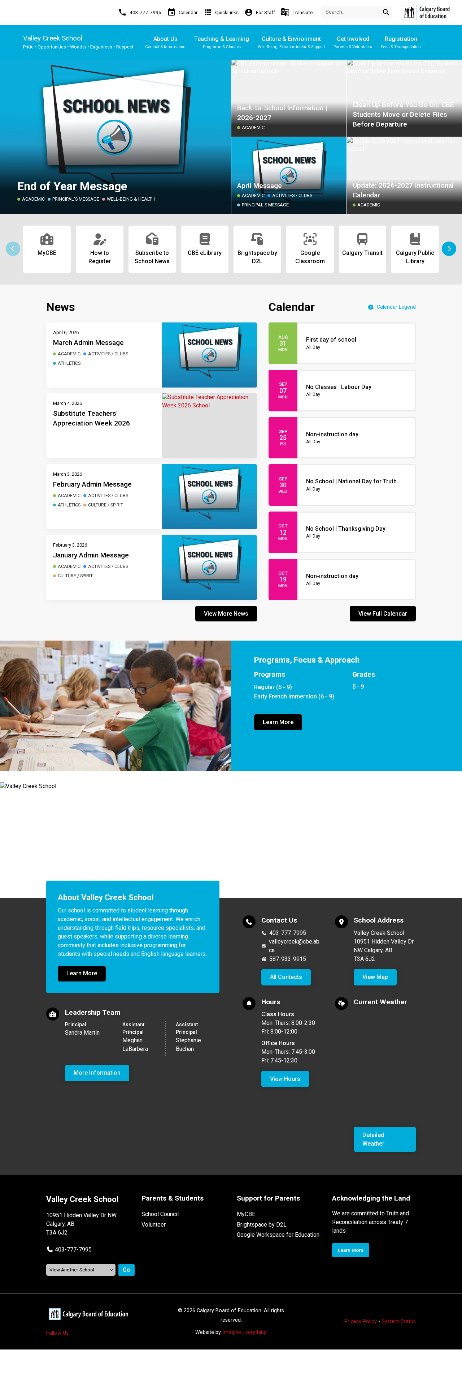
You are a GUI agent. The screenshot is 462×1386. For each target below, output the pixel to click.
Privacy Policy (360, 1321)
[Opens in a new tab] (425, 12)
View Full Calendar (382, 613)
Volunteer (153, 1224)
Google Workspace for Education (278, 1234)
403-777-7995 (287, 932)
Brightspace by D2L (262, 1224)
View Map (375, 977)
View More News (226, 613)
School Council (160, 1214)
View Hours (285, 1078)
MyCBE (246, 1214)
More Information (97, 1072)
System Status (399, 1321)
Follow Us (57, 1333)
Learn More (278, 722)
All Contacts (286, 977)
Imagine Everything (244, 1332)
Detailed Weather (373, 1139)
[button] (449, 248)
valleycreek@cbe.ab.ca (295, 946)
